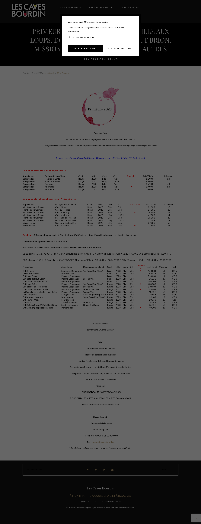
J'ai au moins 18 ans (82, 37)
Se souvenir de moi (121, 48)
